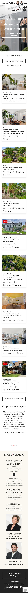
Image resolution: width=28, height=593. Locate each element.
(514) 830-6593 (14, 471)
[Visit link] (14, 468)
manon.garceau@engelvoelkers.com (14, 470)
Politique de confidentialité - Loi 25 (14, 584)
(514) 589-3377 (14, 499)
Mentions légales (14, 581)
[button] (11, 445)
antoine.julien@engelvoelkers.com (14, 497)
